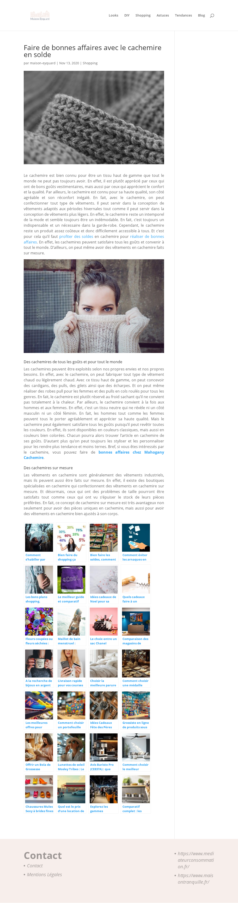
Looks (113, 15)
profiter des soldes (76, 236)
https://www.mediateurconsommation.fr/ (196, 860)
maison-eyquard (43, 63)
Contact (35, 865)
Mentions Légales (44, 874)
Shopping (143, 15)
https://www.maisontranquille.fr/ (195, 878)
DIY (126, 15)
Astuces (163, 15)
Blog (201, 15)
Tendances (183, 15)
